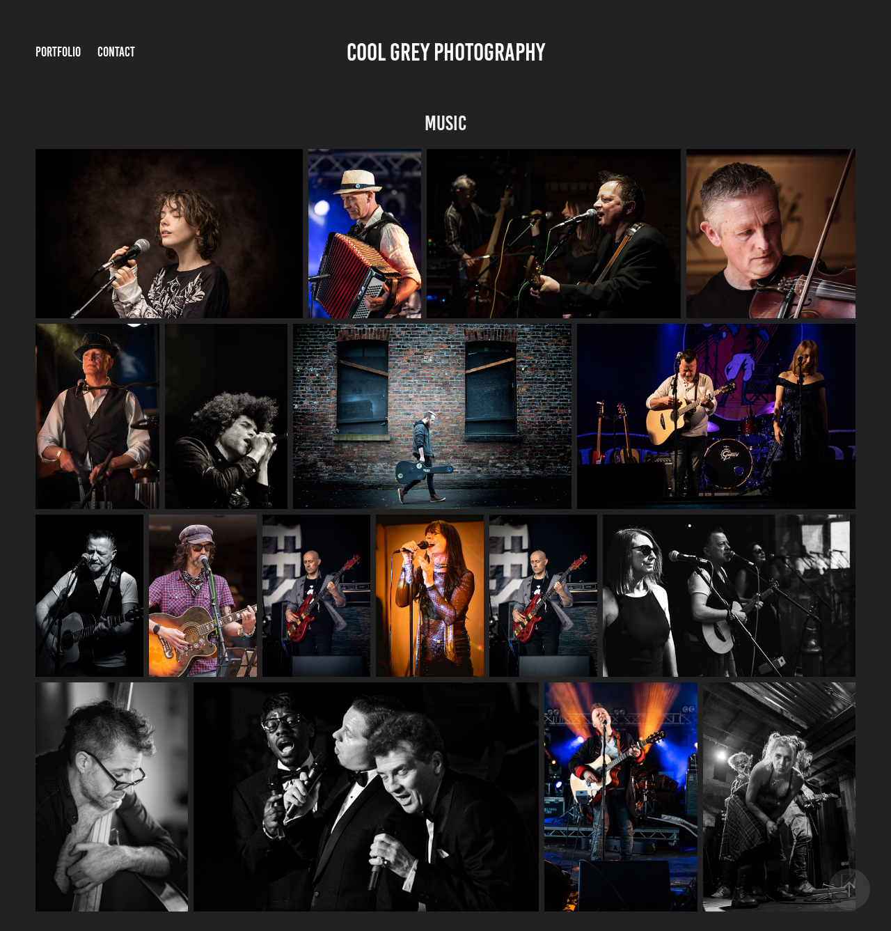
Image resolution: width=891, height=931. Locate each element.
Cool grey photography (446, 52)
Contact (116, 52)
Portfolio (58, 52)
